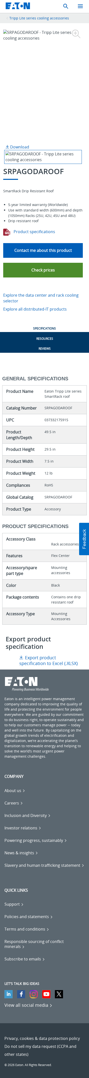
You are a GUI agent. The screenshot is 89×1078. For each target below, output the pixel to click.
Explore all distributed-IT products (35, 309)
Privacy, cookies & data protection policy (42, 1038)
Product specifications (34, 231)
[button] (43, 270)
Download (19, 147)
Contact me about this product (43, 250)
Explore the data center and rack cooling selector (41, 298)
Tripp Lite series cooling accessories (39, 18)
